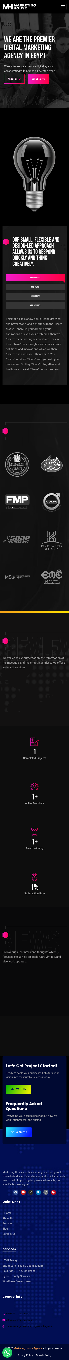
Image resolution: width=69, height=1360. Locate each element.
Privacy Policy (25, 1355)
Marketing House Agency (28, 1348)
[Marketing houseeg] (19, 7)
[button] (7, 1353)
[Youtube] (23, 1192)
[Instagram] (30, 1192)
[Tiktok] (45, 1192)
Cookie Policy (44, 1355)
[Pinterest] (53, 1192)
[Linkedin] (38, 1192)
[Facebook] (15, 1192)
